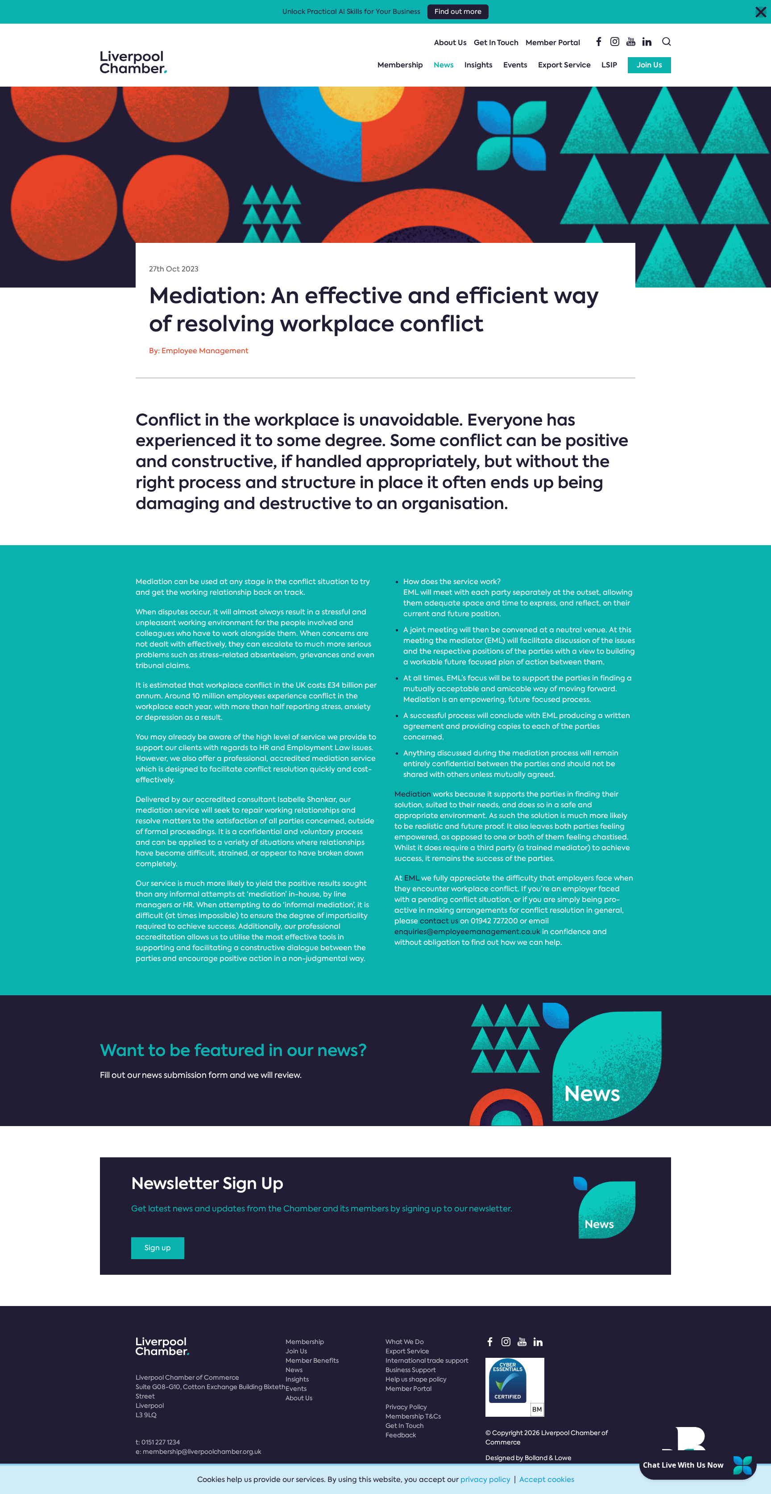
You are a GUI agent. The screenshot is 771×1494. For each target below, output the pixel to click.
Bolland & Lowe (548, 1458)
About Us (450, 43)
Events (515, 65)
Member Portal (553, 43)
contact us (439, 921)
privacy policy (485, 1479)
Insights (478, 65)
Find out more (458, 11)
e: (198, 1452)
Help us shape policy (416, 1379)
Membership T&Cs (413, 1416)
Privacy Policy (406, 1407)
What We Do (405, 1342)
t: (158, 1442)
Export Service (564, 65)
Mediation (412, 794)
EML (411, 878)
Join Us (649, 65)
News (444, 65)
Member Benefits (312, 1360)
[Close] (761, 11)
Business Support (411, 1370)
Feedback (401, 1435)
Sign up (158, 1247)
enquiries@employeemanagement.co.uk (467, 931)
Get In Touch (496, 43)
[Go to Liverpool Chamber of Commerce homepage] (133, 62)
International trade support (427, 1360)
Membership (400, 65)
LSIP (609, 65)
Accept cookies (546, 1479)
